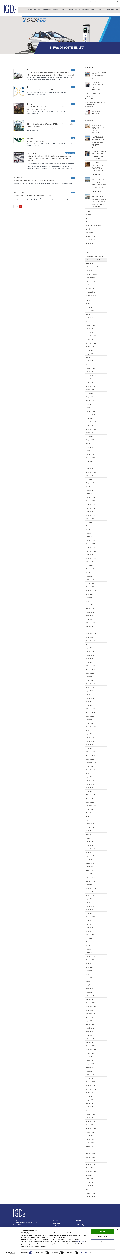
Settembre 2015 (91, 770)
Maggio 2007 (90, 1103)
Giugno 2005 (90, 1179)
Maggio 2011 (90, 945)
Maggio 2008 (90, 1064)
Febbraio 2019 (90, 623)
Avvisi (87, 218)
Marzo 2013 (89, 874)
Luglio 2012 (89, 899)
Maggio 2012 (90, 906)
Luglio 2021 (89, 522)
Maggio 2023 (90, 443)
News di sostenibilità (69, 153)
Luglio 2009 (89, 1021)
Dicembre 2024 (91, 375)
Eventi (88, 229)
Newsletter (89, 263)
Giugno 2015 (90, 780)
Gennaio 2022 (90, 501)
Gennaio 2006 (90, 1157)
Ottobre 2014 (90, 809)
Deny (102, 1241)
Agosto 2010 (90, 974)
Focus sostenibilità (93, 267)
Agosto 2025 (90, 347)
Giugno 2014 (90, 823)
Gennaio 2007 (90, 1118)
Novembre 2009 (91, 1006)
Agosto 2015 (90, 773)
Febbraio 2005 (90, 1193)
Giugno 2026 (90, 311)
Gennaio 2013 (90, 881)
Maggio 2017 (90, 698)
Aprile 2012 (89, 910)
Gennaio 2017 (90, 712)
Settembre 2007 (91, 1089)
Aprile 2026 (89, 318)
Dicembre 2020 (91, 547)
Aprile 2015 (89, 788)
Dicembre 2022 (91, 461)
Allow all (102, 1231)
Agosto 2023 (90, 433)
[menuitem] (116, 2)
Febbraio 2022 (90, 497)
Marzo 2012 (89, 913)
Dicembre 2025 (91, 332)
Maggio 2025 (90, 357)
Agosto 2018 (90, 644)
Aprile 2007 (89, 1107)
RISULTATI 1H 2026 (91, 118)
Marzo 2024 (89, 408)
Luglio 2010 (89, 978)
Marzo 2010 (89, 992)
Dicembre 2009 (91, 1003)
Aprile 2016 (89, 745)
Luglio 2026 (89, 307)
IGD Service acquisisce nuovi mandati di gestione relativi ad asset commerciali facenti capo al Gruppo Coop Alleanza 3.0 (98, 167)
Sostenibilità (57, 1226)
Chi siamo (56, 1221)
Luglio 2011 (89, 938)
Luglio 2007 (89, 1096)
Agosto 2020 (90, 562)
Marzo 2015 (89, 791)
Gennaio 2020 (90, 583)
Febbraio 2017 (90, 709)
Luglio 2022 (89, 479)
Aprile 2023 (89, 447)
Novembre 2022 (91, 465)
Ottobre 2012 (90, 892)
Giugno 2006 (90, 1139)
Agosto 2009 (90, 1017)
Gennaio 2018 (90, 669)
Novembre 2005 (91, 1164)
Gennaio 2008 (90, 1078)
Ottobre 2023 (90, 425)
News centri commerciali (95, 256)
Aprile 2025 (89, 361)
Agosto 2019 (90, 601)
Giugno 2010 (90, 981)
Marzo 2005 (89, 1189)
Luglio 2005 (89, 1175)
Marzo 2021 (89, 537)
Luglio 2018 (89, 648)
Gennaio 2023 (90, 458)
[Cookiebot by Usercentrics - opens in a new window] (10, 1253)
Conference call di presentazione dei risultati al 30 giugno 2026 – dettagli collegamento (98, 127)
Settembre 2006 (91, 1128)
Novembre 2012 (91, 888)
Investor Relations (91, 240)
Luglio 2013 (89, 859)
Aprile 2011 (89, 949)
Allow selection (102, 1236)
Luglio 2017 (89, 691)
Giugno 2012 (90, 902)
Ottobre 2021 (90, 512)
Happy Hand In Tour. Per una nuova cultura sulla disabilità (33, 180)
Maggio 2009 (90, 1028)
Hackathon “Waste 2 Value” (36, 141)
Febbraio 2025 (90, 368)
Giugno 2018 (90, 651)
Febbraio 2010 (90, 996)
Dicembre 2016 (91, 716)
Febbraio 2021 (90, 540)
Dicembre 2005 (91, 1161)
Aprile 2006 (89, 1146)
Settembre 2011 (91, 931)
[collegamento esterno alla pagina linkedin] (82, 1224)
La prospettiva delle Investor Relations (95, 248)
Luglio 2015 (89, 777)
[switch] (47, 1252)
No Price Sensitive (91, 285)
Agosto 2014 (90, 816)
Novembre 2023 (91, 422)
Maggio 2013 (90, 867)
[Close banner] (117, 1229)
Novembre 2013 (91, 849)
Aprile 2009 (89, 1032)
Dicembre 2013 (91, 845)
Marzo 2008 (89, 1071)
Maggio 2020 (90, 572)
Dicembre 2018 (91, 630)
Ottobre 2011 (90, 928)
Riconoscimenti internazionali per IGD (40, 90)
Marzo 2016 (89, 748)
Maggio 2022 (90, 486)
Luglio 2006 (89, 1136)
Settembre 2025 (91, 343)
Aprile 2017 (89, 702)
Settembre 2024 (91, 386)
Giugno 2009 (90, 1024)
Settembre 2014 (91, 813)
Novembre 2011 (91, 924)
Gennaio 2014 (90, 841)
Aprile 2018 (89, 659)
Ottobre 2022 (90, 468)
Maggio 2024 (90, 400)
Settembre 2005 (91, 1171)
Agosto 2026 (90, 303)
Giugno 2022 (90, 483)
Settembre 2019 (91, 598)
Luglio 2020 (89, 565)
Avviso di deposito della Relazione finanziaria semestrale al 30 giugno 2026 (95, 95)
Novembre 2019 (91, 590)
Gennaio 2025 (90, 372)
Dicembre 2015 (91, 759)
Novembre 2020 (91, 551)
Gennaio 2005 (90, 1196)
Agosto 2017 (90, 687)
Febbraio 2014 (90, 838)
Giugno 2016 (90, 737)
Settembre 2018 (91, 641)
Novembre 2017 (91, 676)
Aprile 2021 (89, 533)
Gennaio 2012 (90, 917)
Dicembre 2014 (91, 802)
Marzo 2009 (89, 1035)
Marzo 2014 (89, 834)
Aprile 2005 (89, 1186)
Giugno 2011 (90, 942)
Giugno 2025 (90, 354)
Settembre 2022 (91, 472)
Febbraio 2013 (90, 877)
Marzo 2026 (89, 321)
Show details (85, 1252)
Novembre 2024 (91, 379)
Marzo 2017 (89, 705)
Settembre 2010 (91, 971)
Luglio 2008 (89, 1057)
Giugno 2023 (90, 440)
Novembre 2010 (91, 963)
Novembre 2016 (91, 720)
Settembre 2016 (91, 727)
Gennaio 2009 (90, 1042)
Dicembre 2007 (91, 1082)
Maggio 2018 (90, 655)
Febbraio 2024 (90, 411)
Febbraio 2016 (90, 752)
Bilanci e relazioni (91, 222)
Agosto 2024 (90, 390)
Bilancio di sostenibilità (93, 225)
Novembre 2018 (91, 633)
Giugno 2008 (90, 1060)
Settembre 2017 (91, 684)
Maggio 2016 (90, 741)
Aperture (88, 215)
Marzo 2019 (89, 619)
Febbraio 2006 (90, 1153)
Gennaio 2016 (90, 755)
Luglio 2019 (89, 605)
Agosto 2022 (90, 476)
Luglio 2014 (89, 820)
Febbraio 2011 (90, 956)
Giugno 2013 (90, 863)
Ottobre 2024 (90, 382)
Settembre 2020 (91, 558)
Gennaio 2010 (90, 999)
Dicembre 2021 (91, 504)
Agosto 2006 (90, 1132)
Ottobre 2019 (90, 594)
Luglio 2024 (89, 393)
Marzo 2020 (89, 576)
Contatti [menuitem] (106, 2)
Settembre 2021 (91, 515)
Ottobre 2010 (90, 967)
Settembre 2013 (91, 852)
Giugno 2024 (90, 397)
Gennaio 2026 (90, 329)
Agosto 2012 (90, 895)
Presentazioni (90, 288)
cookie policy (80, 1241)
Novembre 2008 (91, 1049)
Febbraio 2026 (90, 325)
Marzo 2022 (89, 494)
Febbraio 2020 (90, 580)
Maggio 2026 (90, 314)
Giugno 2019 (90, 608)
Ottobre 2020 (90, 555)
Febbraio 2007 (90, 1114)
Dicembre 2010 (91, 960)
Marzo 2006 (89, 1150)
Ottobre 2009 (90, 1010)
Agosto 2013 (90, 856)
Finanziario (89, 233)
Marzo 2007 (89, 1110)
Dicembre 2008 (91, 1046)
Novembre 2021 (91, 508)
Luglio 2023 (89, 436)
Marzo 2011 (89, 953)
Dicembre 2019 (91, 587)
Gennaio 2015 (90, 798)
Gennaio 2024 (90, 415)
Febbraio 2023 (90, 454)
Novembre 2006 (91, 1121)
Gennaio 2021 (90, 544)
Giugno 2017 (90, 694)
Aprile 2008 (89, 1067)
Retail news (91, 278)
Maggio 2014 (90, 827)
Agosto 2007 (90, 1093)
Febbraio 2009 (90, 1039)
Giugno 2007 (90, 1100)
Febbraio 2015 (90, 795)
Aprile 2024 (89, 404)
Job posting (89, 243)
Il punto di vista (92, 274)
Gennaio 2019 (90, 626)
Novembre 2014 (91, 806)
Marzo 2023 (89, 451)
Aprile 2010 (89, 988)
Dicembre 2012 (91, 885)
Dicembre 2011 (91, 920)
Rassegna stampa (91, 296)
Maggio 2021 (90, 529)
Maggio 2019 (90, 612)
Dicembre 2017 (91, 673)
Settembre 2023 (91, 429)
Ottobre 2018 (90, 637)
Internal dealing (91, 236)
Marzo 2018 (89, 662)
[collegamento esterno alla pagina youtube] (78, 1224)
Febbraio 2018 (90, 666)
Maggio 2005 (90, 1182)
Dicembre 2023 (91, 418)
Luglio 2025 (89, 350)
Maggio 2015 (90, 784)
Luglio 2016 (89, 734)
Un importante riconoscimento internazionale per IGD (32, 195)
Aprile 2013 (89, 870)
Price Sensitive (90, 292)
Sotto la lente (91, 281)
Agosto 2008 (90, 1053)
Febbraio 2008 (90, 1075)
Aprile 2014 (89, 831)
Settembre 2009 (91, 1014)
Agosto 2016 (90, 730)
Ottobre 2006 (90, 1125)
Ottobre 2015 (90, 766)
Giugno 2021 (90, 526)
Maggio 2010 (90, 985)
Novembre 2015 (91, 763)
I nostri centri (57, 1223)
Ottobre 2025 (90, 339)
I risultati (90, 270)
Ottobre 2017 (90, 680)
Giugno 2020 (90, 569)
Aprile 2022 (89, 490)
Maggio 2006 (90, 1143)
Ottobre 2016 (90, 723)
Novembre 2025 (91, 336)
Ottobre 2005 (90, 1168)
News (73, 69)
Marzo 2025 (89, 364)
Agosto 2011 (90, 935)
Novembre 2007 (91, 1085)
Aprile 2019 (89, 616)
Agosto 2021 (90, 519)
